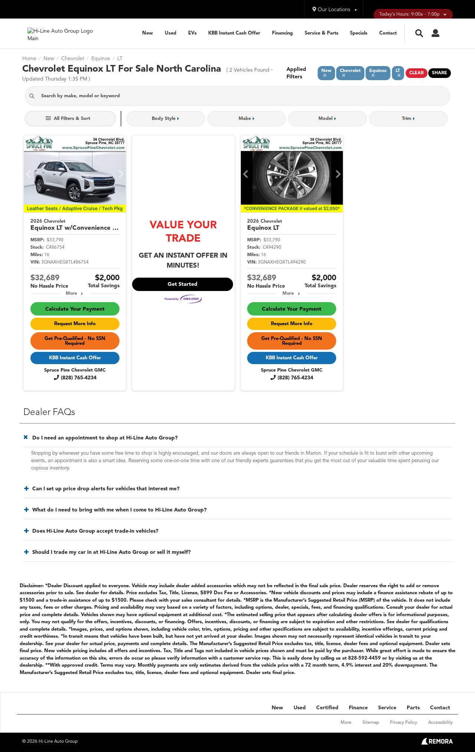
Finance (358, 707)
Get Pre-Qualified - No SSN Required (75, 341)
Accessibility (440, 722)
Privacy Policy (403, 722)
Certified (327, 707)
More (71, 293)
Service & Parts (321, 33)
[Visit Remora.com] (437, 743)
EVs (192, 33)
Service (387, 707)
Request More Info (75, 323)
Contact (388, 33)
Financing (282, 33)
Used (170, 33)
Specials (358, 33)
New (147, 33)
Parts (413, 707)
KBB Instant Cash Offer (234, 33)
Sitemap (371, 722)
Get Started (182, 284)
